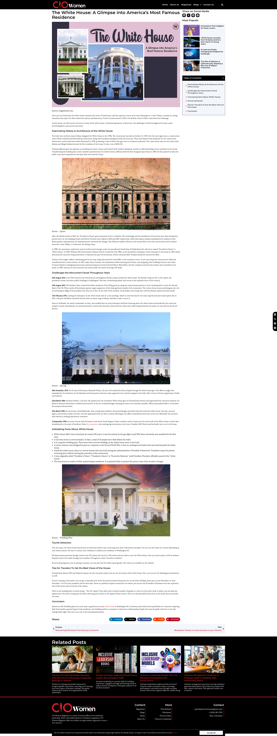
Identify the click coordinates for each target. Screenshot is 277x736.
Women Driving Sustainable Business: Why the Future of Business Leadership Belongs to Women (71, 678)
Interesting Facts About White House (204, 97)
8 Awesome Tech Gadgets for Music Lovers (212, 27)
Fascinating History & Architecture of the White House (205, 85)
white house (109, 606)
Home (165, 5)
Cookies (174, 733)
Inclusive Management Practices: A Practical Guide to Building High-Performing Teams (201, 678)
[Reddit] (193, 15)
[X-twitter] (188, 15)
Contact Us (208, 5)
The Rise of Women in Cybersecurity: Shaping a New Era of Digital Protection (212, 64)
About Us (174, 5)
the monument (92, 424)
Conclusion (192, 111)
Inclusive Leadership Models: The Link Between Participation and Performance (158, 678)
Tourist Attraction (195, 101)
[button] (222, 4)
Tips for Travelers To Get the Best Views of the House (206, 106)
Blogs (196, 5)
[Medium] (197, 15)
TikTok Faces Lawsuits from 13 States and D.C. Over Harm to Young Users (211, 41)
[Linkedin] (184, 15)
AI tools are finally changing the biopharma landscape (212, 52)
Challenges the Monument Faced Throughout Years (202, 92)
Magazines (186, 5)
